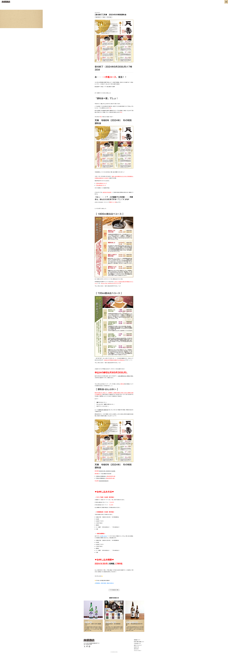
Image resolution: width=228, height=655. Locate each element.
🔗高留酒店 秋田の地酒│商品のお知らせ (104, 583)
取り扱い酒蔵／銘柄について (139, 641)
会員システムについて (138, 645)
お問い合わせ (136, 649)
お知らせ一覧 (136, 647)
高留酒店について (137, 640)
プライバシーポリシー (137, 650)
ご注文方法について (137, 643)
